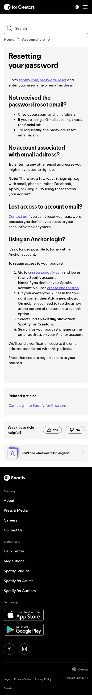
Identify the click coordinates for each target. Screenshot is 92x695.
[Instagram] (24, 649)
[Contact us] (81, 453)
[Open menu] (85, 7)
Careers (10, 520)
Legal (7, 679)
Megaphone (14, 560)
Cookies (8, 688)
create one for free (63, 287)
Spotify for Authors (20, 590)
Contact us (17, 216)
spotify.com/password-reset (43, 79)
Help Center (14, 551)
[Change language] (77, 7)
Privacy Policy (43, 679)
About (9, 500)
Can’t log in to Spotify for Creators (37, 405)
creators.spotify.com (45, 272)
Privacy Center (22, 679)
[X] (9, 649)
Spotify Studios (16, 570)
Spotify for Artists (18, 580)
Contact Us (13, 530)
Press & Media (16, 510)
